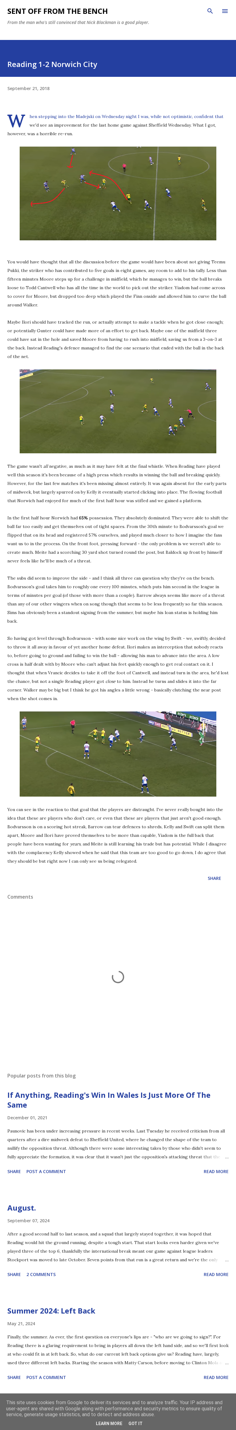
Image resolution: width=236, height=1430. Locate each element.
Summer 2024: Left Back (51, 1311)
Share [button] (214, 878)
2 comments (41, 1274)
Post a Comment (46, 1171)
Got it (135, 1423)
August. (21, 1208)
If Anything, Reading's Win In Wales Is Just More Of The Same (108, 1100)
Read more (216, 1171)
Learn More (109, 1423)
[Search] (210, 11)
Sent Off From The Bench (57, 11)
